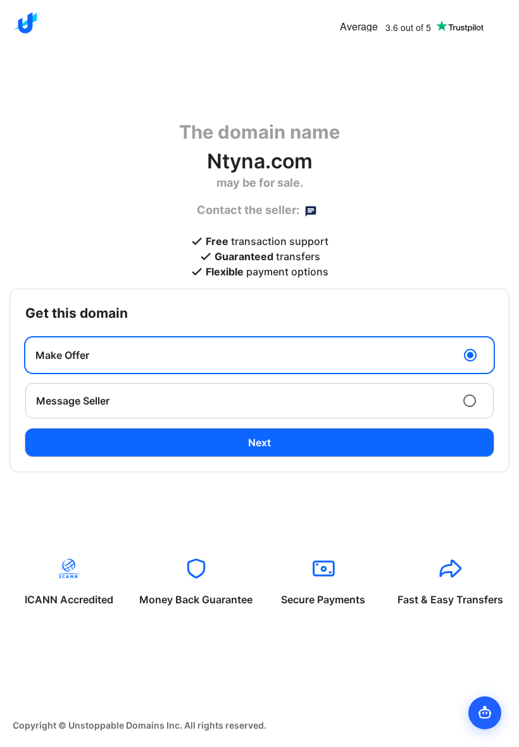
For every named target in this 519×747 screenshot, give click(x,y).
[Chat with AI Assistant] (484, 712)
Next (259, 442)
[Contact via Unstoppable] (310, 210)
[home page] (25, 22)
